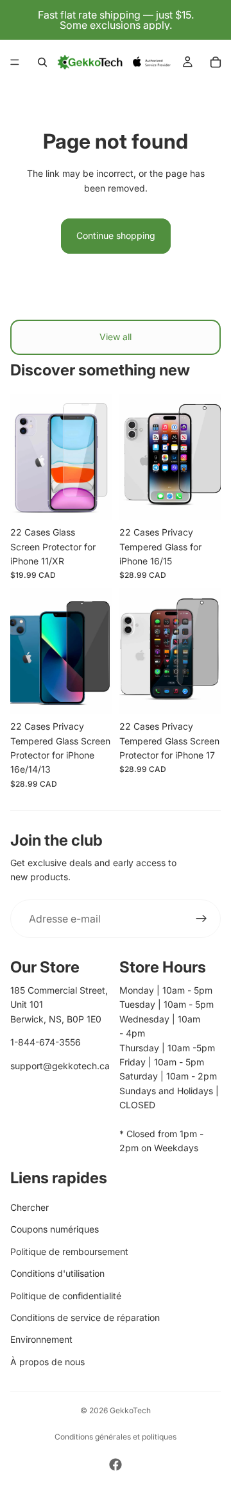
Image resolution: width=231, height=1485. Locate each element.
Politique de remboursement (69, 1251)
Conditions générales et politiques (115, 1436)
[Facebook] (115, 1464)
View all (115, 336)
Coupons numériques (54, 1229)
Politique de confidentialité (65, 1295)
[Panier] (215, 62)
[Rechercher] (42, 62)
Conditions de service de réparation (85, 1317)
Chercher (29, 1207)
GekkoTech (130, 1410)
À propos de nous (47, 1361)
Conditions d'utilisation (57, 1273)
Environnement (41, 1339)
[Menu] (15, 62)
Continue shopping (115, 235)
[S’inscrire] (201, 918)
